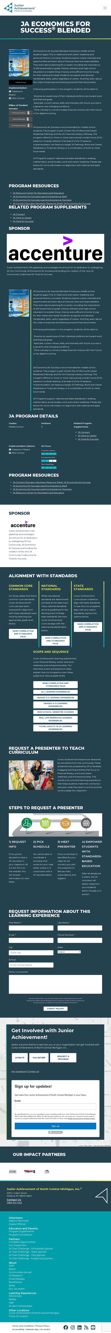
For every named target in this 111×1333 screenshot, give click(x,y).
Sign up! (56, 1126)
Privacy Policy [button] (42, 1326)
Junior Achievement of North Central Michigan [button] (34, 1313)
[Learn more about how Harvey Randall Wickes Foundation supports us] (12, 1171)
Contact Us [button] (14, 1200)
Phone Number (66, 935)
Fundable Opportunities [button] (22, 1242)
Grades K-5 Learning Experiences (55, 697)
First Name (15, 922)
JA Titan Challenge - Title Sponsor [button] (27, 1255)
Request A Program (63, 1057)
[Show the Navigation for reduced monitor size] (105, 8)
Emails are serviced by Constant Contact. (81, 1118)
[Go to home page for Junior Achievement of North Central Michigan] (20, 8)
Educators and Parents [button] (23, 1228)
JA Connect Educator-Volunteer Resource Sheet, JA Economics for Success (52, 203)
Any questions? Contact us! (25, 1071)
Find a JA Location (18, 1316)
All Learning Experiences (55, 692)
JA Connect (19, 214)
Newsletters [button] (15, 1282)
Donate (19, 1057)
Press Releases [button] (17, 1279)
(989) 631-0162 (14, 1202)
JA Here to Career (22, 218)
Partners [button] (14, 1239)
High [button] (11, 1302)
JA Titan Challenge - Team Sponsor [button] (28, 1252)
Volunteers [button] (16, 1218)
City (10, 947)
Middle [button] (12, 1299)
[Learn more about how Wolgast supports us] (29, 1171)
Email (12, 935)
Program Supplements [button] (21, 1231)
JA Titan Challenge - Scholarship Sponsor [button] (31, 1248)
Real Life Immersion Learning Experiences (55, 719)
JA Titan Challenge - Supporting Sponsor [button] (31, 1258)
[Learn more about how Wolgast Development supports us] (46, 1171)
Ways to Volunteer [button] (19, 1220)
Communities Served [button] (20, 1272)
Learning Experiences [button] (22, 1293)
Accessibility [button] (18, 1329)
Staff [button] (11, 1265)
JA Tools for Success (23, 221)
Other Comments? (18, 972)
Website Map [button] (32, 1329)
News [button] (12, 1285)
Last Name (64, 922)
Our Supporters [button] (17, 1245)
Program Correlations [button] (20, 1234)
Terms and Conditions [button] (23, 1326)
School (12, 959)
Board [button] (12, 1269)
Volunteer (39, 1057)
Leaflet (81, 1145)
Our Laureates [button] (17, 1288)
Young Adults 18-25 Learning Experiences (55, 727)
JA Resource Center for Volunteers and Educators (38, 193)
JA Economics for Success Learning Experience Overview (42, 200)
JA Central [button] (45, 1329)
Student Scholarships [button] (20, 1306)
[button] (66, 1327)
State (60, 947)
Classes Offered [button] (17, 1224)
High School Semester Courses (55, 712)
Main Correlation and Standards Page (23, 634)
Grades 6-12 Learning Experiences (55, 704)
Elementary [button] (15, 1296)
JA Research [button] (15, 1275)
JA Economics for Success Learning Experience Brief (40, 196)
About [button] (13, 1263)
